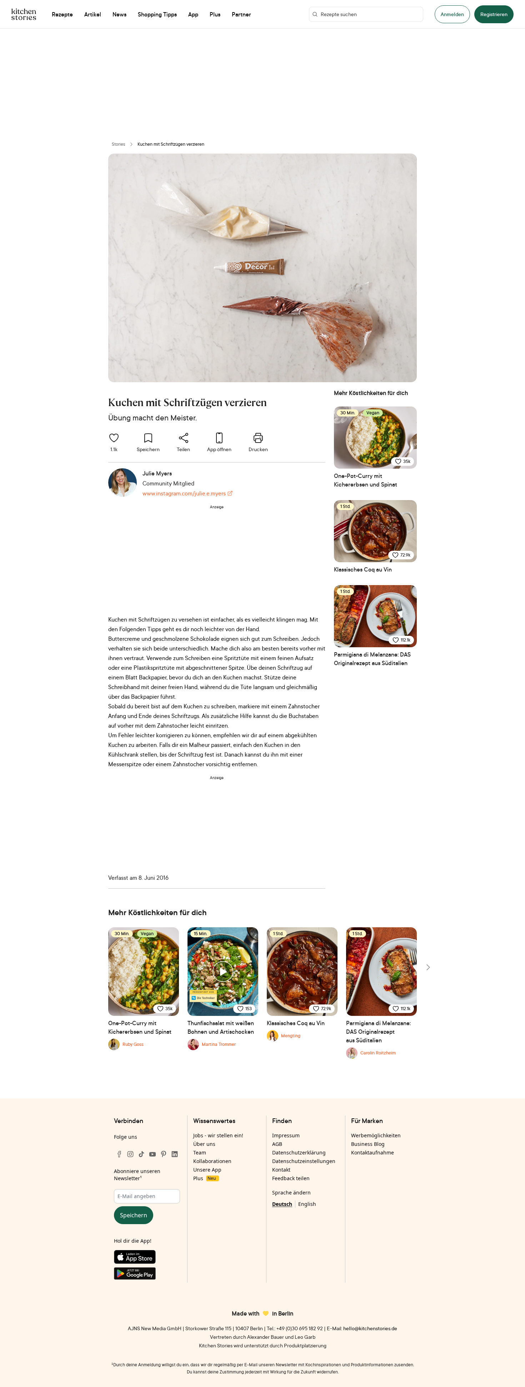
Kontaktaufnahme (372, 1152)
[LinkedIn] (175, 1154)
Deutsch (282, 1204)
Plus (204, 1178)
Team (199, 1152)
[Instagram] (130, 1154)
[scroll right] (427, 967)
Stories (118, 144)
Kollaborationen (212, 1161)
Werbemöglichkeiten (376, 1135)
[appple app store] (147, 1258)
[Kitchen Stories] (23, 14)
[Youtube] (153, 1154)
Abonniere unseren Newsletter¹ (137, 1175)
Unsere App (207, 1169)
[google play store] (147, 1275)
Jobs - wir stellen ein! (218, 1135)
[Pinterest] (164, 1154)
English (307, 1204)
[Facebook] (119, 1154)
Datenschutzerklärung (299, 1152)
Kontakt (281, 1169)
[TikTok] (141, 1154)
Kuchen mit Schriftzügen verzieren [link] (171, 144)
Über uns (204, 1144)
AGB (277, 1144)
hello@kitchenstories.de (370, 1328)
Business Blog (368, 1144)
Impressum (286, 1135)
